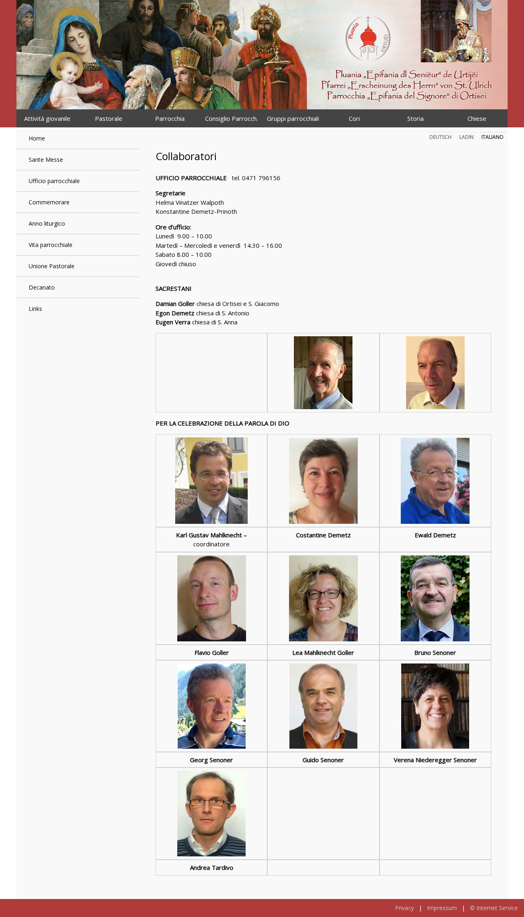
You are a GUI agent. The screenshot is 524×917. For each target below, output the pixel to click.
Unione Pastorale (52, 266)
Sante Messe (46, 159)
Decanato (42, 287)
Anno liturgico (47, 223)
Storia (415, 118)
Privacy (404, 908)
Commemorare (49, 202)
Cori (354, 118)
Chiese (477, 118)
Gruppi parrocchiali (293, 118)
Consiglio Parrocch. (231, 118)
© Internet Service (494, 908)
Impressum (442, 908)
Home (37, 138)
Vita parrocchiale (50, 245)
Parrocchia (170, 118)
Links (35, 308)
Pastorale (108, 118)
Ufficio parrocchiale (54, 181)
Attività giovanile (47, 118)
